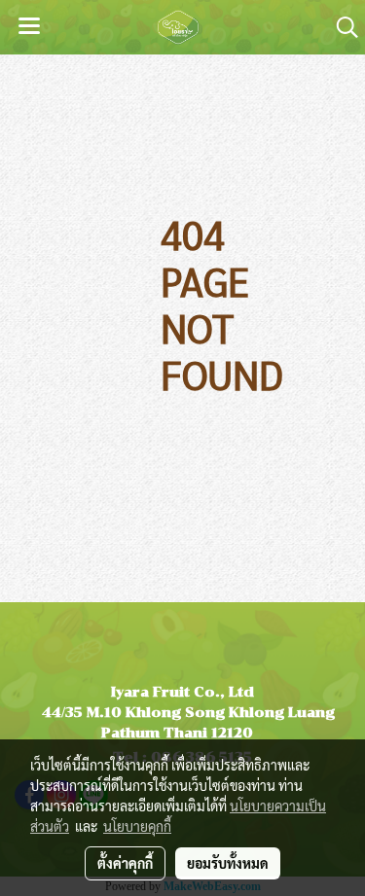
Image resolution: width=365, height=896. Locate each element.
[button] (340, 27)
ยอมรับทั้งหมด (228, 863)
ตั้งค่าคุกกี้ (125, 863)
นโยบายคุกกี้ (137, 826)
